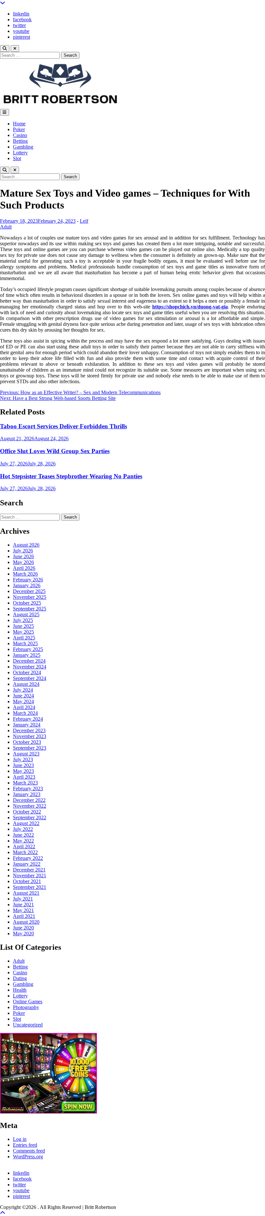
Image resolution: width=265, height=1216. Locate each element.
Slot (17, 158)
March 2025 (25, 643)
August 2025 (26, 614)
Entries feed (25, 1145)
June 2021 (23, 904)
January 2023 (26, 794)
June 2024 (23, 695)
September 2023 (29, 748)
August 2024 (26, 684)
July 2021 (23, 898)
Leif (84, 221)
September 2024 (29, 678)
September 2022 (29, 817)
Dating (20, 978)
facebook (22, 19)
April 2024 (24, 707)
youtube (21, 31)
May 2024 (23, 701)
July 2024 (23, 690)
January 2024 (26, 724)
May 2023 (23, 771)
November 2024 (29, 666)
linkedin (21, 13)
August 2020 (26, 922)
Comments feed (29, 1150)
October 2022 (27, 811)
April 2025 (24, 637)
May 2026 (23, 562)
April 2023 (24, 777)
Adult (6, 226)
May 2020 (23, 933)
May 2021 (23, 910)
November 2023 (29, 736)
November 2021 (29, 875)
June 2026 (23, 556)
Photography (26, 1007)
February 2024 (28, 719)
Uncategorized (28, 1024)
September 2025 (29, 608)
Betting (20, 141)
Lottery (20, 152)
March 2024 (25, 713)
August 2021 (26, 893)
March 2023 (25, 782)
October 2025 (27, 603)
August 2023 (26, 753)
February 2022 (28, 858)
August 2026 (26, 545)
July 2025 (23, 620)
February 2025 (28, 649)
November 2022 (29, 806)
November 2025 (29, 597)
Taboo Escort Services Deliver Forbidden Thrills (63, 426)
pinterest (21, 37)
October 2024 (27, 672)
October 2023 (27, 742)
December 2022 (29, 800)
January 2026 (26, 585)
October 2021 (27, 881)
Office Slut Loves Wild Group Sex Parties (55, 451)
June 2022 (23, 835)
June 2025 (23, 626)
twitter (19, 25)
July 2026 (23, 550)
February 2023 (28, 788)
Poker (19, 129)
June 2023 (23, 765)
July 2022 (23, 829)
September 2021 (29, 887)
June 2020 (23, 927)
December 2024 (29, 661)
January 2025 (26, 655)
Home (19, 123)
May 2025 (23, 632)
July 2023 (23, 759)
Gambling (23, 147)
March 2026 (25, 574)
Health (19, 990)
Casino (20, 135)
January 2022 (26, 864)
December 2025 (29, 591)
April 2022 (24, 846)
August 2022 (26, 823)
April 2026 (24, 568)
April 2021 (24, 916)
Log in (19, 1139)
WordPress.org (28, 1156)
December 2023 (29, 730)
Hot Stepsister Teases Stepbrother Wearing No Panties (71, 476)
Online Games (27, 1001)
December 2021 (29, 869)
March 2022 (25, 852)
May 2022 (23, 840)
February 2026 (28, 579)
